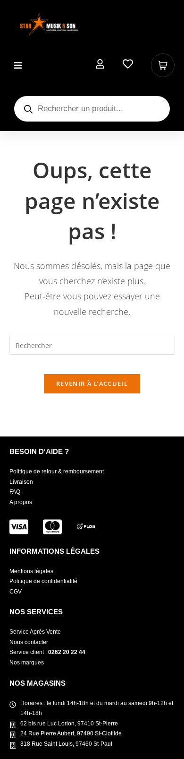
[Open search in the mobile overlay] (92, 108)
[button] (17, 65)
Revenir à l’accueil (92, 383)
